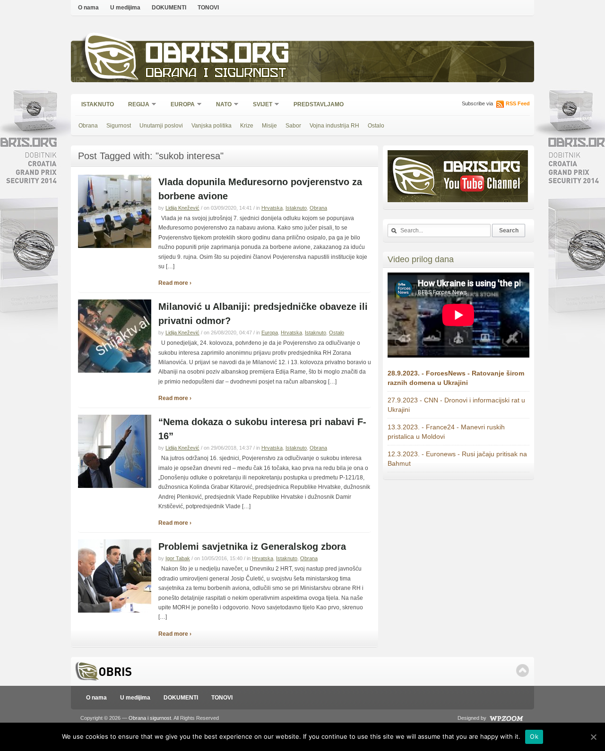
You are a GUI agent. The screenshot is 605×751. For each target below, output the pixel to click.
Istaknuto (97, 104)
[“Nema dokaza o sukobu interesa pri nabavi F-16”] (114, 486)
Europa (179, 105)
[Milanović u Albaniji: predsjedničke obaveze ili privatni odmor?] (114, 370)
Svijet (259, 105)
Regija (135, 105)
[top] (522, 670)
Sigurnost (118, 125)
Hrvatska (272, 208)
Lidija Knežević (182, 208)
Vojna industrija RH (334, 125)
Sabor (293, 125)
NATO (221, 105)
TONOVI (208, 7)
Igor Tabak (177, 558)
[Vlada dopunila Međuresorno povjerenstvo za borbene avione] (114, 246)
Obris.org (218, 55)
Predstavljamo (319, 104)
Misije (269, 125)
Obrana (88, 125)
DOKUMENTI (169, 7)
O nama (88, 7)
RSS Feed (518, 103)
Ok (534, 736)
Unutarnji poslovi (161, 125)
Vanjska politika (211, 125)
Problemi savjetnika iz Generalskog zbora (252, 546)
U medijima (125, 7)
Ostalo (376, 125)
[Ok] (593, 737)
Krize (246, 125)
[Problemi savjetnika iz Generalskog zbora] (114, 610)
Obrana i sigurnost (216, 74)
